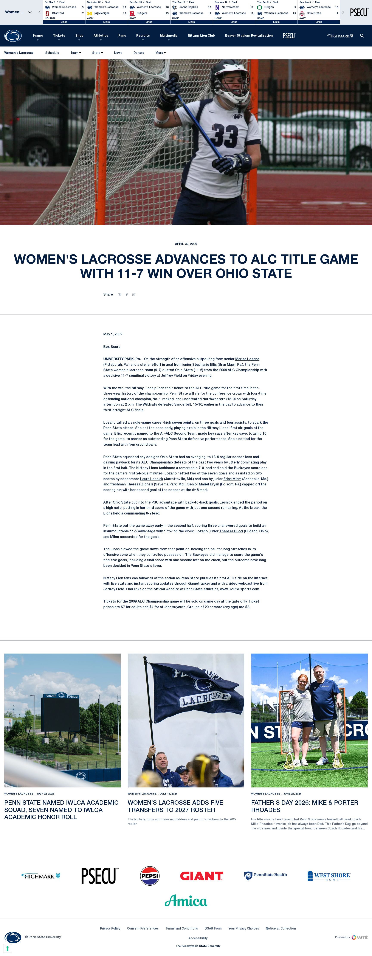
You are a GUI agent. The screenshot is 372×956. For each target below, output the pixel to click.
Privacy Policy (110, 928)
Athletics (101, 35)
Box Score (112, 347)
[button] (343, 12)
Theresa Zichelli (140, 484)
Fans (122, 35)
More (159, 53)
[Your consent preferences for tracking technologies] (7, 948)
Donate (138, 54)
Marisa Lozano (247, 359)
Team (74, 53)
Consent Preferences (143, 928)
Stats (96, 53)
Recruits (143, 35)
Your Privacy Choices (243, 928)
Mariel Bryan (209, 484)
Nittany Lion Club (201, 35)
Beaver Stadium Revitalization (249, 35)
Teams (38, 35)
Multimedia (169, 35)
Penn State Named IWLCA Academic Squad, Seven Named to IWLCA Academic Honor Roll (61, 810)
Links (64, 22)
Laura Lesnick (151, 479)
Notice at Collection (281, 928)
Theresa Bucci (231, 531)
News (118, 53)
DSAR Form (213, 928)
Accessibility (198, 938)
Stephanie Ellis (204, 364)
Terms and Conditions (182, 928)
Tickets (59, 35)
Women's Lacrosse (18, 794)
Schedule (52, 53)
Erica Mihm (232, 479)
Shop (79, 35)
